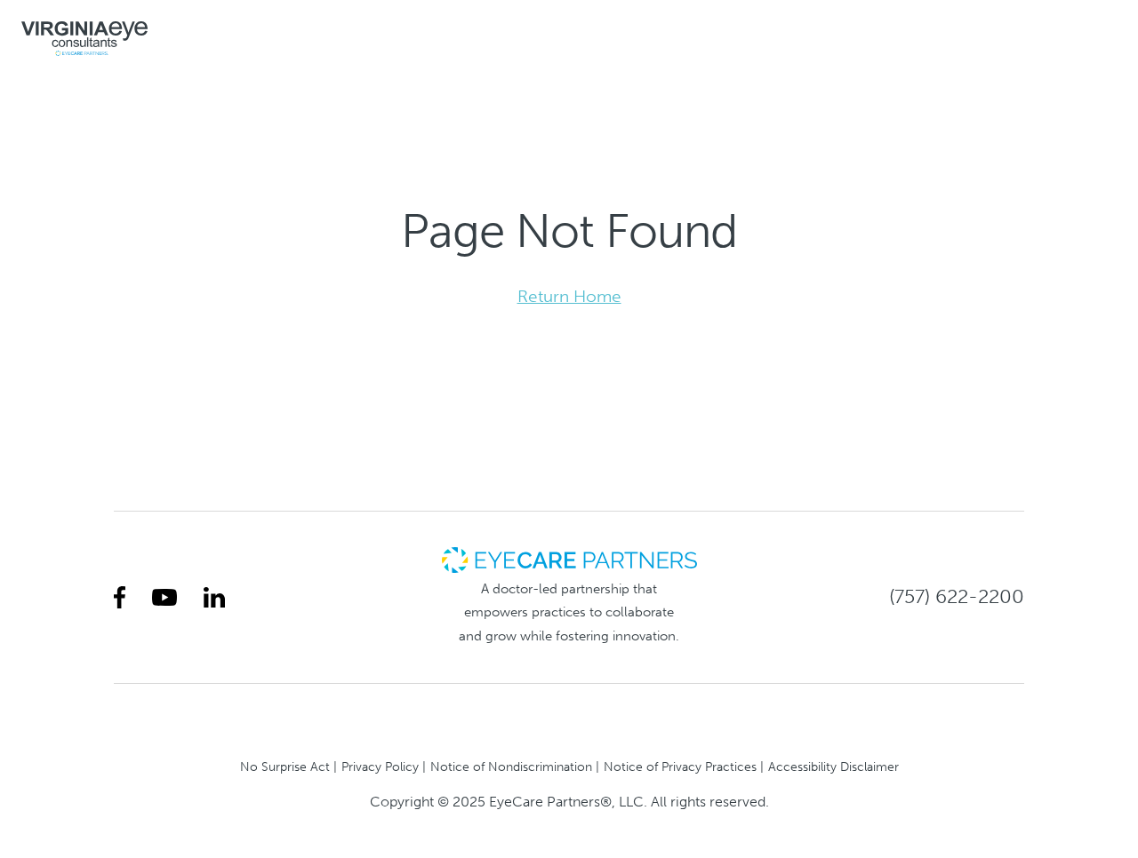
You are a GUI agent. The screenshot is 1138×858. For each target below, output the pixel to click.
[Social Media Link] (119, 597)
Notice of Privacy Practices (680, 767)
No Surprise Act (285, 767)
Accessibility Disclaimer (833, 767)
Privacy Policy (380, 767)
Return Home (569, 296)
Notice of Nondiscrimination (511, 767)
